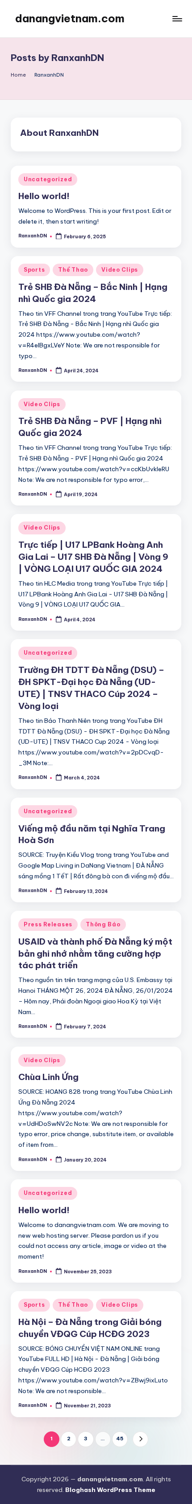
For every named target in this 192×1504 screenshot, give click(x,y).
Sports (34, 269)
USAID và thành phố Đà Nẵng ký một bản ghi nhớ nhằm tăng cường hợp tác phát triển (95, 953)
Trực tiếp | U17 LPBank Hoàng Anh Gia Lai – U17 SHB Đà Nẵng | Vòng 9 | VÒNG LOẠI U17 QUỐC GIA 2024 (93, 556)
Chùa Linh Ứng (48, 1077)
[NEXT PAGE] (140, 1439)
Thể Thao (73, 269)
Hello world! (44, 196)
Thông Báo (103, 924)
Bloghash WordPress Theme (110, 1490)
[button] (140, 1439)
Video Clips (119, 269)
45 (119, 1438)
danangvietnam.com (70, 18)
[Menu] (176, 18)
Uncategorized (48, 179)
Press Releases (48, 924)
